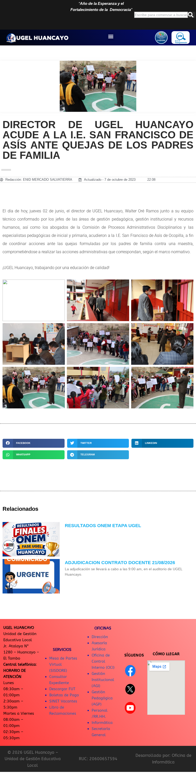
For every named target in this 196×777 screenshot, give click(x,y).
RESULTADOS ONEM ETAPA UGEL (103, 525)
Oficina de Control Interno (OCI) (103, 661)
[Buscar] (191, 15)
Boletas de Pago (64, 695)
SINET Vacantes (63, 701)
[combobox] (161, 15)
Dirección (100, 637)
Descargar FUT (62, 689)
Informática (102, 722)
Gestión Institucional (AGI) (103, 679)
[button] (111, 36)
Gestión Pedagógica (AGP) (102, 698)
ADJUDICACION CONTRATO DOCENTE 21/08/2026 (120, 562)
